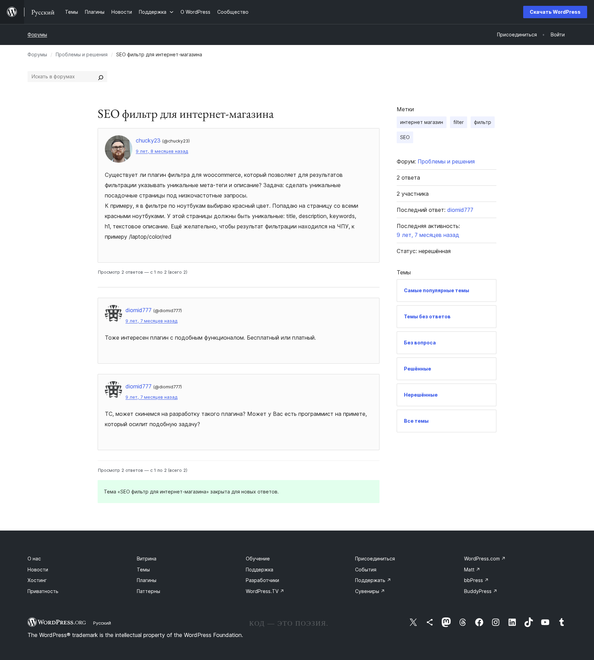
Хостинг (37, 580)
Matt (472, 569)
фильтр (482, 122)
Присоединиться (375, 558)
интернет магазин (421, 122)
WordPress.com (485, 558)
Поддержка (259, 569)
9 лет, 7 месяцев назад (151, 320)
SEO (405, 137)
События (365, 569)
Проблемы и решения (82, 54)
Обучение (258, 558)
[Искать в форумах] (100, 76)
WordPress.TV (265, 591)
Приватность (43, 591)
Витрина (146, 558)
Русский (102, 623)
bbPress (476, 580)
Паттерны (148, 591)
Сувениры (370, 591)
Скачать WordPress (555, 12)
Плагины (146, 580)
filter (458, 122)
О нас (34, 558)
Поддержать (373, 580)
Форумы (37, 34)
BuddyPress (480, 591)
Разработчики (262, 580)
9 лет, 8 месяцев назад (162, 151)
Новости (38, 569)
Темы (143, 569)
